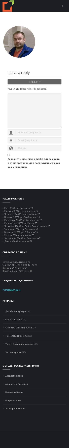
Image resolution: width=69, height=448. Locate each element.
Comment (35, 82)
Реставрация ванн (11, 289)
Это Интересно (13, 352)
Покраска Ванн (13, 400)
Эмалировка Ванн (15, 408)
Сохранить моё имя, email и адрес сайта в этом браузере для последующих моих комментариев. (34, 163)
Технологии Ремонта (16, 335)
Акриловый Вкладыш (16, 383)
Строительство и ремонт (18, 327)
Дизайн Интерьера (15, 311)
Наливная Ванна (14, 392)
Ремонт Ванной (13, 319)
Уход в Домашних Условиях (20, 343)
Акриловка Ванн (14, 375)
